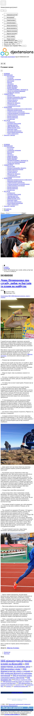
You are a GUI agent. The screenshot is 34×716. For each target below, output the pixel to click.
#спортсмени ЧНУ (6, 296)
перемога (8, 686)
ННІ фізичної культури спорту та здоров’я (16, 681)
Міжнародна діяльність (13, 103)
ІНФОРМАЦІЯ (8, 75)
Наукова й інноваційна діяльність (16, 97)
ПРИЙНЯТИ (24, 714)
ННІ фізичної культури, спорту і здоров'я (15, 670)
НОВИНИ (7, 73)
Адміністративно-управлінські (16, 111)
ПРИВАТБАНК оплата (13, 128)
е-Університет (11, 122)
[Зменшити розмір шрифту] (18, 42)
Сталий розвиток (12, 101)
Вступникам (10, 76)
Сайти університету (12, 133)
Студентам (10, 78)
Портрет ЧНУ (11, 95)
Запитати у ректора (9, 135)
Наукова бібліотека (12, 117)
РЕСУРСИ (7, 120)
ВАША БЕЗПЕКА (12, 86)
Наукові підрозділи (12, 116)
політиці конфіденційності (12, 714)
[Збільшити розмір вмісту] (21, 41)
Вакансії (9, 82)
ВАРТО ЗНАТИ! (12, 88)
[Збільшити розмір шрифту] (21, 42)
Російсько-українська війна (22, 679)
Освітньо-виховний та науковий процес (18, 113)
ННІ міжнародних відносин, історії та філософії (16, 662)
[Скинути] (2, 10)
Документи (10, 84)
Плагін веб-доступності (8, 57)
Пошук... (3, 213)
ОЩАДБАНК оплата (13, 126)
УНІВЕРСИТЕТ (8, 94)
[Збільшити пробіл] (25, 46)
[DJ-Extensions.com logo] (17, 55)
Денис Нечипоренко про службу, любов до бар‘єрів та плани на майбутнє (16, 283)
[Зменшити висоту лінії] (16, 44)
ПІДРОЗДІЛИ (8, 107)
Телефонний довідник (13, 92)
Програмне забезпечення (14, 130)
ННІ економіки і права (10, 669)
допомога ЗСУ (19, 685)
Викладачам (10, 81)
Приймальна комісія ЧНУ (21, 686)
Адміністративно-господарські (16, 114)
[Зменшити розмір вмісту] (19, 41)
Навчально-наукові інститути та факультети (19, 108)
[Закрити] (5, 11)
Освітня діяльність (12, 100)
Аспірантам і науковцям (14, 79)
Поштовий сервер (12, 129)
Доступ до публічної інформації (16, 91)
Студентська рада (12, 104)
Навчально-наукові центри (14, 110)
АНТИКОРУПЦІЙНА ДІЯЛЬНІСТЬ (17, 89)
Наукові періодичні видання (15, 98)
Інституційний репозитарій (15, 132)
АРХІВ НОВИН (17, 692)
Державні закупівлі (12, 125)
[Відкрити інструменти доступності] (3, 3)
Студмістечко (11, 119)
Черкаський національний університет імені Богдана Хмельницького (15, 705)
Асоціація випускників (13, 106)
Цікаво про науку (12, 85)
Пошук (23, 213)
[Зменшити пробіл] (23, 46)
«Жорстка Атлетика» (13, 648)
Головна (6, 267)
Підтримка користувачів (14, 123)
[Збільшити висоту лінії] (18, 44)
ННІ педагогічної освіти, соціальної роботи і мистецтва (16, 676)
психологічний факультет (8, 683)
